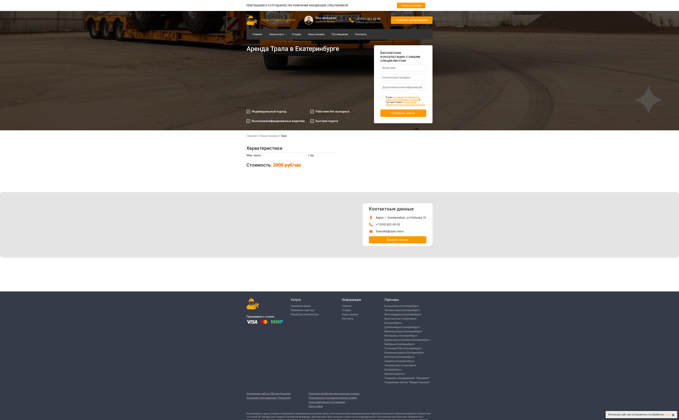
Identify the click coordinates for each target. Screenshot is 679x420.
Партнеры (391, 300)
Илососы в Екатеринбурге (399, 356)
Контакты (361, 34)
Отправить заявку (403, 113)
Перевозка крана (301, 306)
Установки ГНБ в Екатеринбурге (403, 348)
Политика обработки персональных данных (334, 393)
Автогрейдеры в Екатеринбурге (403, 314)
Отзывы (296, 34)
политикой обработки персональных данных (405, 103)
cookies (668, 414)
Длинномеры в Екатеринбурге (402, 327)
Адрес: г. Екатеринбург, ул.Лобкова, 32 (401, 217)
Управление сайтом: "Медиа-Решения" (407, 382)
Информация (351, 300)
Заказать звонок (398, 239)
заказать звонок (325, 21)
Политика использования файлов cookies (333, 397)
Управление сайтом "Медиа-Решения (268, 393)
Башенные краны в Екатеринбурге (404, 352)
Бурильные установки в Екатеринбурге (407, 339)
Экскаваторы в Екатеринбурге (402, 310)
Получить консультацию (412, 20)
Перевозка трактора (303, 310)
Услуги (296, 300)
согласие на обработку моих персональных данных (403, 98)
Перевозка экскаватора (305, 314)
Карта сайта (316, 406)
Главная (257, 34)
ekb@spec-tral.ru (393, 231)
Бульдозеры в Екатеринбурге (401, 306)
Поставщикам (340, 34)
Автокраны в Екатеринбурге (400, 335)
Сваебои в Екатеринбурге (399, 361)
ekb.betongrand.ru (394, 373)
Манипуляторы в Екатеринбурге (403, 331)
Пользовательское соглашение (327, 402)
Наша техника (316, 34)
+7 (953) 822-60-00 (368, 19)
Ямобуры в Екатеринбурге (399, 344)
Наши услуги (276, 34)
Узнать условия (411, 5)
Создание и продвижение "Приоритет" (268, 397)
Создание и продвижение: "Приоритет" (407, 378)
